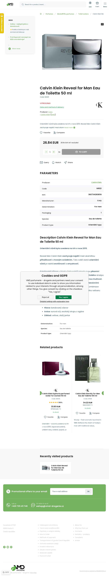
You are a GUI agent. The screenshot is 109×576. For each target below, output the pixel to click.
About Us (78, 525)
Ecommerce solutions (88, 571)
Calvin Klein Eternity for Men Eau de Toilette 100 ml (87, 395)
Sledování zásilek (46, 553)
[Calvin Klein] (99, 108)
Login (88, 491)
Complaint (79, 537)
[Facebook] (4, 547)
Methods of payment (48, 537)
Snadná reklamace (47, 547)
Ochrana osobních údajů (49, 543)
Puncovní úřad (45, 556)
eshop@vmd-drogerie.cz (50, 506)
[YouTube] (8, 547)
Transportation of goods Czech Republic (55, 540)
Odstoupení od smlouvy (49, 525)
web (53, 114)
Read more (69, 127)
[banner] (10, 5)
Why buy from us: (81, 528)
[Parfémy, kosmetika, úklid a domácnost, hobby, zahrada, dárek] (41, 14)
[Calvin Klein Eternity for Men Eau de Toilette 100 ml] (88, 369)
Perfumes (49, 14)
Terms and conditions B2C (49, 528)
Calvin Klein (45, 114)
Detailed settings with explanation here (54, 301)
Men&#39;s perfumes (65, 14)
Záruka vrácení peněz (48, 550)
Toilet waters (83, 14)
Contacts (78, 531)
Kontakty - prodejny (82, 534)
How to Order (45, 534)
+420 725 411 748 (19, 506)
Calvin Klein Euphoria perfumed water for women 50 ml (56, 395)
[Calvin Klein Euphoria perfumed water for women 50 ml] (56, 369)
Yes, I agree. (63, 297)
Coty (50, 112)
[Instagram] (11, 547)
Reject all (45, 297)
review (77, 540)
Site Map (33, 573)
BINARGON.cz (101, 571)
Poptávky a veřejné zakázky (50, 531)
